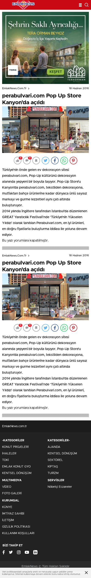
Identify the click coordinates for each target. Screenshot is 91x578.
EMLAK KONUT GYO (16, 466)
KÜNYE (7, 507)
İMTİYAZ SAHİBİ (13, 513)
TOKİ (5, 460)
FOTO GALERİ (12, 493)
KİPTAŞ (53, 466)
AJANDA (54, 447)
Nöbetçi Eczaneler (60, 486)
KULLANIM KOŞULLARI (18, 533)
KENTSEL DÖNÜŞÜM (17, 473)
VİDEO (6, 486)
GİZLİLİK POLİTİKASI (16, 526)
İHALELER (9, 453)
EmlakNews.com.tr (14, 88)
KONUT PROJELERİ (15, 447)
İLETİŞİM (8, 520)
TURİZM (53, 473)
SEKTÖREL (55, 460)
